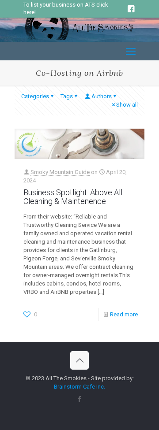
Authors (101, 96)
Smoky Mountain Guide (60, 172)
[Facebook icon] (79, 399)
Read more (124, 314)
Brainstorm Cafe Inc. (79, 386)
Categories (35, 96)
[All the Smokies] (79, 37)
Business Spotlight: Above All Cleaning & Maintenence (72, 197)
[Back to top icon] (79, 360)
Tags (67, 96)
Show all (127, 104)
